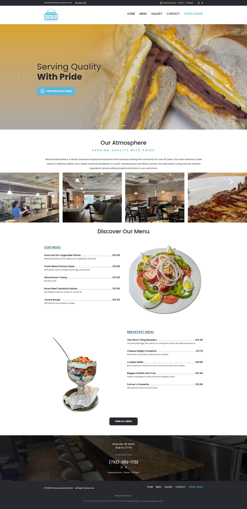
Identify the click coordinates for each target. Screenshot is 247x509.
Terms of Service (151, 501)
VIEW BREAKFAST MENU (59, 91)
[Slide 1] (123, 125)
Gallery (156, 14)
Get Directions (125, 454)
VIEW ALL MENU (123, 421)
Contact (173, 14)
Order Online (193, 14)
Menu (143, 14)
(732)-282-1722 (123, 462)
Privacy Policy (133, 501)
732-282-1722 (80, 3)
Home (131, 14)
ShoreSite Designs (124, 495)
